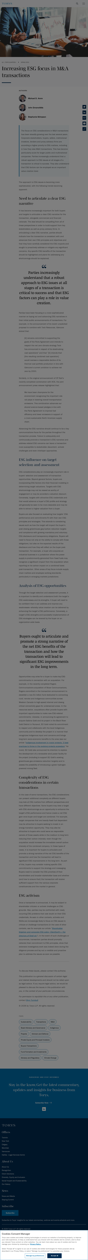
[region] (44, 1245)
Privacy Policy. (35, 1244)
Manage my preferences (35, 1256)
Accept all (54, 1256)
